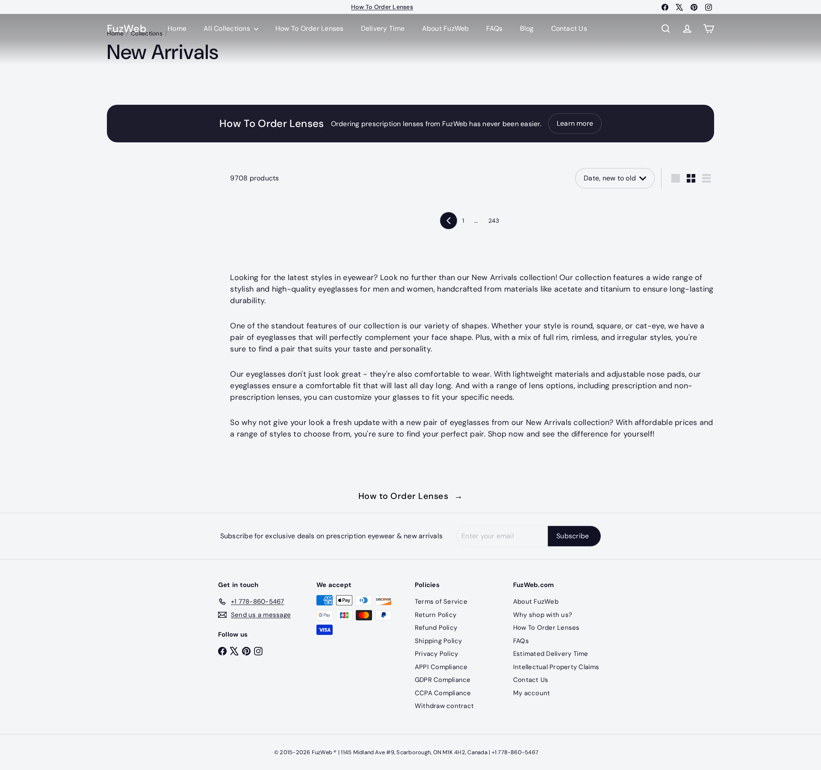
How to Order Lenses (410, 496)
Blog (527, 28)
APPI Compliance (441, 667)
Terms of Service (441, 601)
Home (177, 28)
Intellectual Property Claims (556, 667)
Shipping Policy (438, 641)
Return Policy (435, 615)
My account (531, 693)
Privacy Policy (436, 653)
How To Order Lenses (382, 7)
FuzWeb (126, 29)
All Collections (228, 28)
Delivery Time (383, 28)
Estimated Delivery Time (550, 653)
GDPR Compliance (443, 680)
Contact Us (569, 28)
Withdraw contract (444, 706)
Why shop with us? (542, 615)
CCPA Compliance (443, 693)
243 (493, 220)
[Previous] (448, 220)
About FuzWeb (445, 28)
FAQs (494, 28)
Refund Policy (436, 627)
